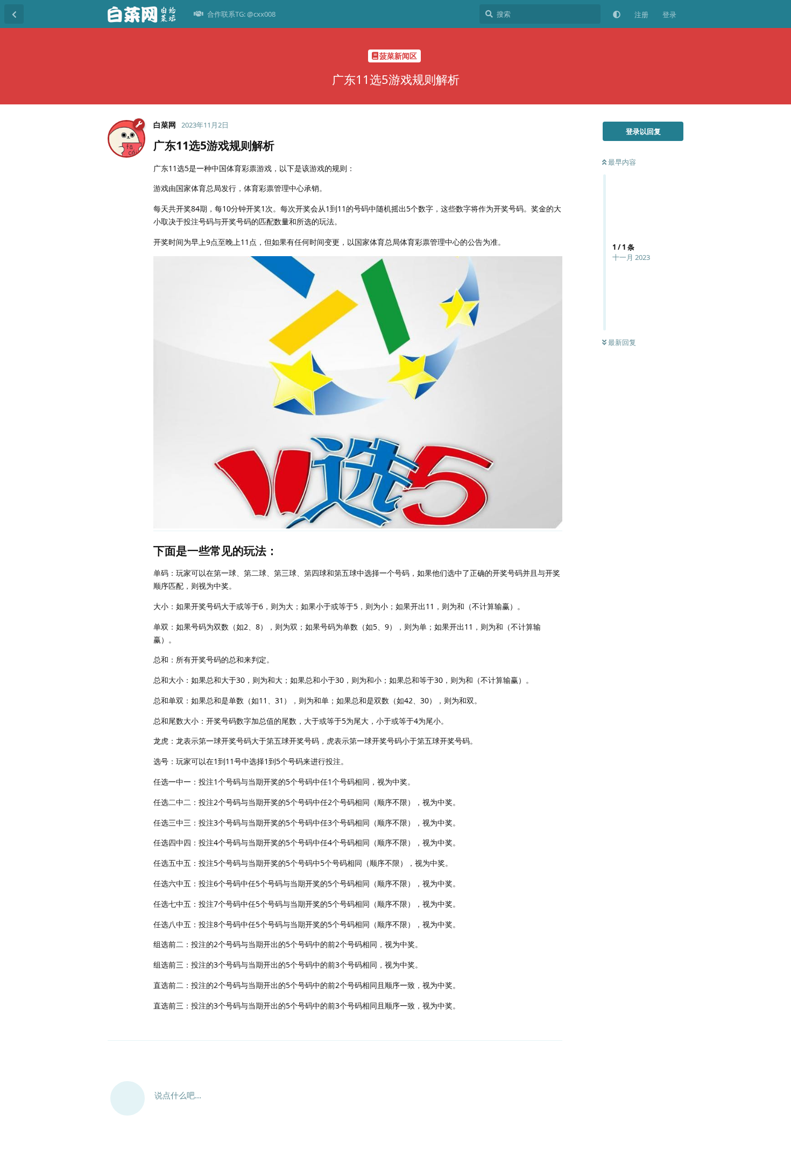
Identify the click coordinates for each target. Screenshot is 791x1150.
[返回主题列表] (14, 14)
